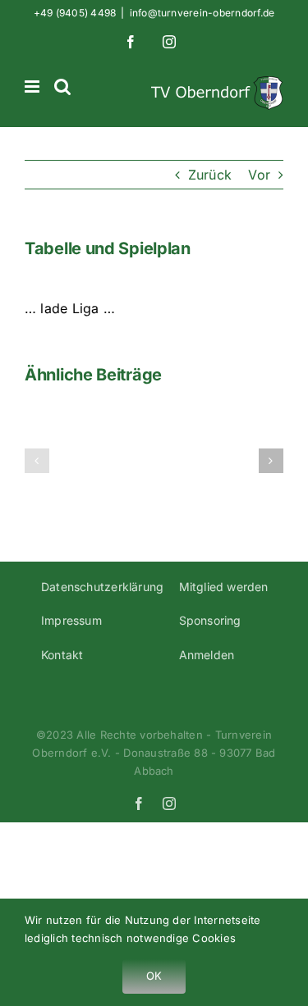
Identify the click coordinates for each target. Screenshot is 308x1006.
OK (154, 975)
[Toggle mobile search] (62, 86)
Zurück (210, 174)
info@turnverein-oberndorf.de (202, 13)
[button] (37, 460)
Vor (259, 174)
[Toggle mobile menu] (33, 86)
